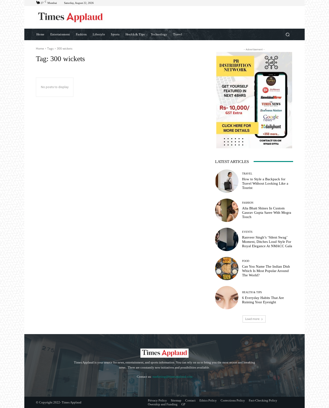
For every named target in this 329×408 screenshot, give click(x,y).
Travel (247, 173)
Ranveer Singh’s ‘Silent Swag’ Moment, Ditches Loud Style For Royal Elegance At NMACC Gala (267, 241)
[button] (287, 34)
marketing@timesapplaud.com (172, 376)
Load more (252, 319)
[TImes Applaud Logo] (70, 17)
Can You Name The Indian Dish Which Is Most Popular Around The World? (266, 271)
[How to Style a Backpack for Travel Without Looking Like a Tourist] (226, 181)
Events (247, 232)
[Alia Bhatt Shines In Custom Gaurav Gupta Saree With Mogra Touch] (226, 210)
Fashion (247, 202)
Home (40, 48)
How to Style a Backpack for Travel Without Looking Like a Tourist (265, 183)
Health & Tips (252, 292)
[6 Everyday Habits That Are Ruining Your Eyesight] (226, 297)
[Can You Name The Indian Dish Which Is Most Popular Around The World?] (226, 268)
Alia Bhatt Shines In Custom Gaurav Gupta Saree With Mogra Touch (266, 212)
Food (245, 261)
